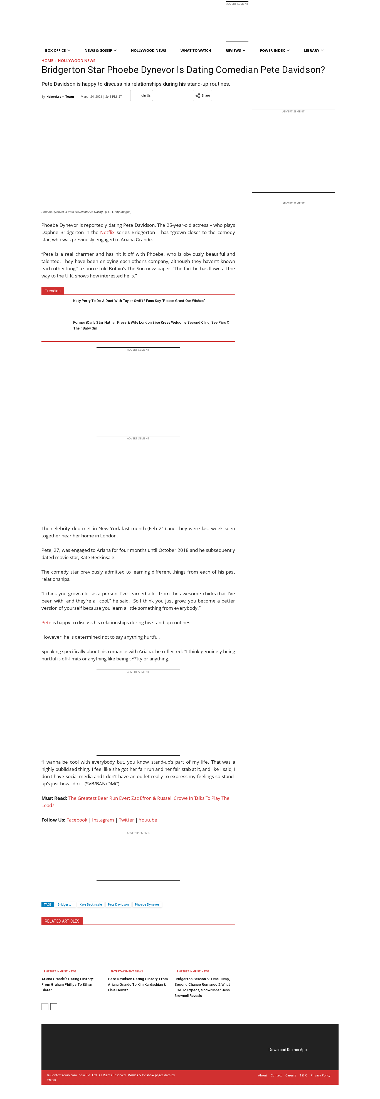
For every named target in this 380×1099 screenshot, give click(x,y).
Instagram (103, 820)
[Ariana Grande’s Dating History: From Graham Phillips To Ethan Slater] (71, 953)
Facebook (76, 820)
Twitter (126, 820)
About (262, 1075)
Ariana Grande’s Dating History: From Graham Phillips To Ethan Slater (67, 984)
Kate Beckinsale (91, 904)
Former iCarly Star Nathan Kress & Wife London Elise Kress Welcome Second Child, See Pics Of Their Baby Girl (152, 325)
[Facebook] (45, 894)
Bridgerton (65, 904)
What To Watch (196, 50)
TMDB (51, 1080)
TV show (148, 1075)
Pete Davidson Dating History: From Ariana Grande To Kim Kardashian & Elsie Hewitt (138, 984)
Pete (46, 622)
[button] (202, 95)
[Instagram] (63, 1056)
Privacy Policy (320, 1075)
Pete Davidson (118, 904)
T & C (303, 1075)
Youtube (148, 820)
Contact (276, 1075)
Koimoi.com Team (60, 96)
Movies (132, 1075)
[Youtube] (87, 1056)
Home (47, 60)
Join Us (145, 95)
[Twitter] (55, 894)
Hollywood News (148, 50)
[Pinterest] (71, 1056)
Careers (290, 1075)
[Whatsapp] (64, 894)
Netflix (107, 232)
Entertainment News (60, 971)
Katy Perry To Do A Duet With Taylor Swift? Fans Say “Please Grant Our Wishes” (139, 301)
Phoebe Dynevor (147, 904)
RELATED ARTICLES (62, 921)
